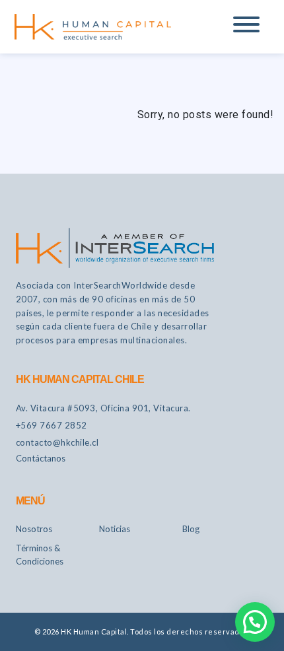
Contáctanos (40, 458)
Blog (190, 529)
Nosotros (34, 529)
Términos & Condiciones (39, 554)
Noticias (114, 529)
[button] (255, 622)
